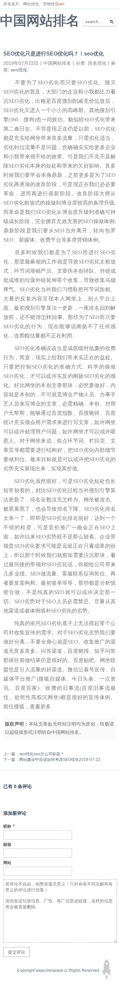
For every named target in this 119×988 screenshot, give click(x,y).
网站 (7, 862)
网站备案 (96, 39)
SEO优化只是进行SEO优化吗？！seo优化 (53, 54)
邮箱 (7, 844)
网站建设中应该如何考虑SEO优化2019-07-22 (59, 759)
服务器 (74, 39)
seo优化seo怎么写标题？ (41, 754)
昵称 (9, 826)
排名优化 (52, 39)
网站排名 (28, 39)
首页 (8, 39)
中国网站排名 (39, 20)
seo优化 (19, 69)
